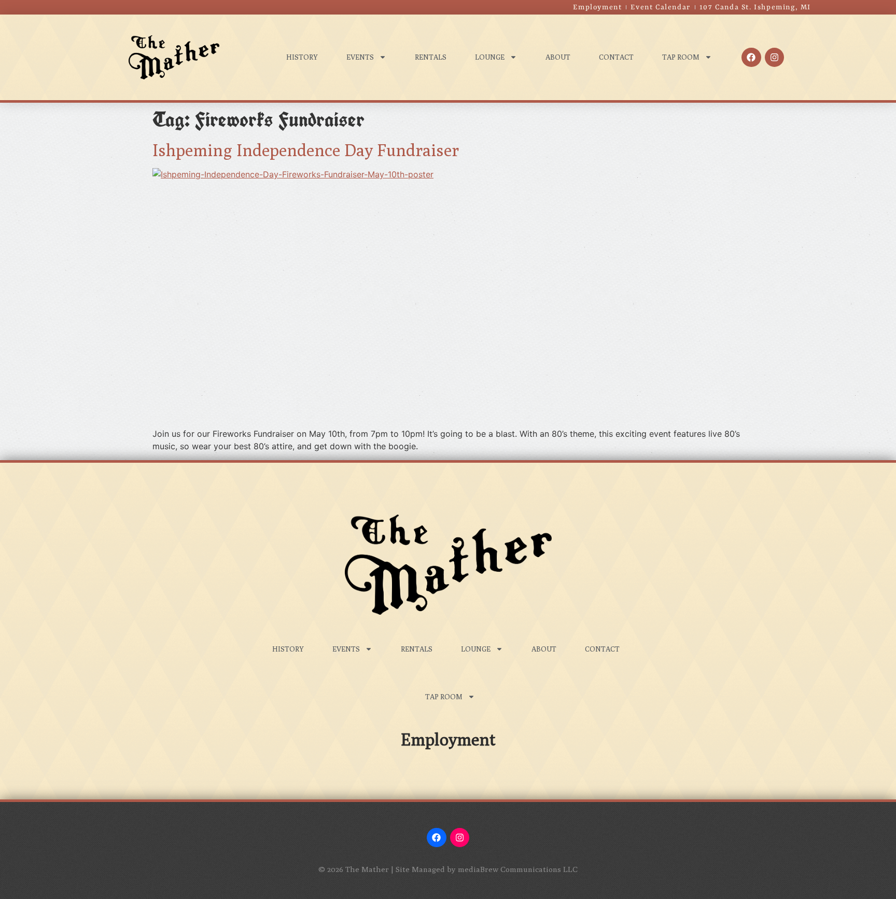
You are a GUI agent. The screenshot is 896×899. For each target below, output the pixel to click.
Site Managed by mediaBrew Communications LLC (487, 869)
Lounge (490, 57)
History (302, 57)
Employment (448, 739)
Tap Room (680, 57)
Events (360, 57)
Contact (616, 57)
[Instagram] (774, 57)
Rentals (430, 57)
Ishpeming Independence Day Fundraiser (305, 150)
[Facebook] (751, 57)
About (557, 57)
